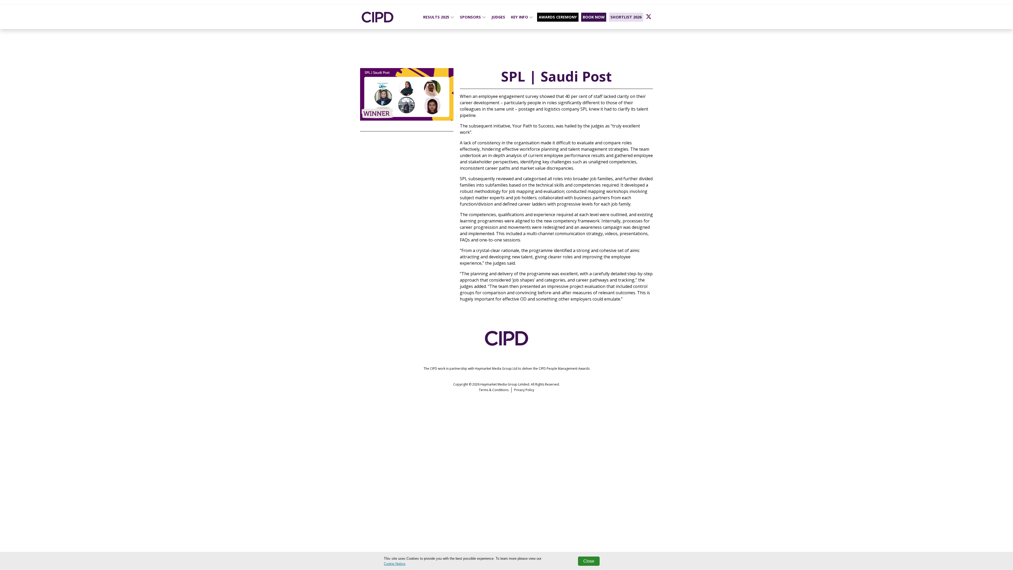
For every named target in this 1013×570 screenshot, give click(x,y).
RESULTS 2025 (436, 17)
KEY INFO (520, 17)
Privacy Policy (524, 390)
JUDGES (498, 17)
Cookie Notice (394, 564)
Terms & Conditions (494, 390)
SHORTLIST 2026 (626, 17)
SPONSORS (471, 17)
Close (588, 561)
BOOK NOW (594, 17)
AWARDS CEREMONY (558, 17)
